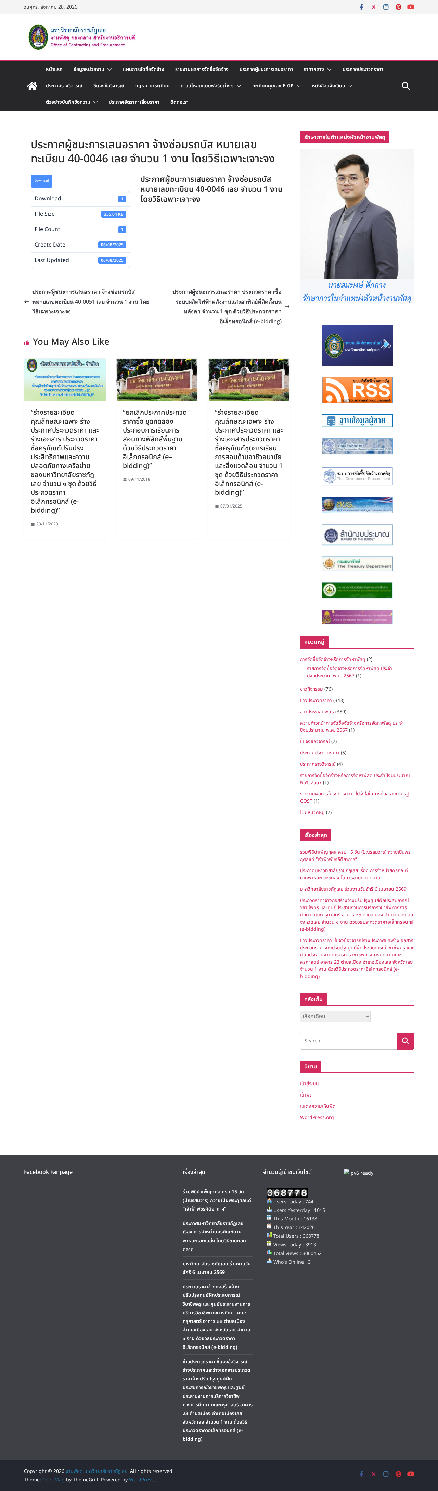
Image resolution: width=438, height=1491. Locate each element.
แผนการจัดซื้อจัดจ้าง (143, 69)
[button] (108, 69)
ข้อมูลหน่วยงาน (89, 69)
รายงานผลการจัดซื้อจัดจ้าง (202, 69)
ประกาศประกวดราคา (363, 69)
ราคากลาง (314, 69)
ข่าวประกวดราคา (316, 700)
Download (42, 181)
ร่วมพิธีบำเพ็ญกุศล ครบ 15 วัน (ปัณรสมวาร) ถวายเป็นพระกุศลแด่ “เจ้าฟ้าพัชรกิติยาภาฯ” (356, 856)
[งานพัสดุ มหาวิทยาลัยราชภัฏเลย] (32, 86)
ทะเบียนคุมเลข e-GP (273, 85)
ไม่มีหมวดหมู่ (312, 812)
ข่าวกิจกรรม (311, 689)
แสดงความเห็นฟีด (318, 1106)
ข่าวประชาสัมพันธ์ (317, 711)
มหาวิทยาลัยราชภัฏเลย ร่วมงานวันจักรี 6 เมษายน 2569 (353, 889)
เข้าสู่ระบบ (309, 1083)
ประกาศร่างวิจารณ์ (64, 85)
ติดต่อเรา (179, 102)
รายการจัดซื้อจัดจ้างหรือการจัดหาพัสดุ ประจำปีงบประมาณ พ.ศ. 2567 (349, 672)
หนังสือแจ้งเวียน (328, 85)
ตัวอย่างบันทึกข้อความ (68, 102)
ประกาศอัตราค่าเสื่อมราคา (134, 102)
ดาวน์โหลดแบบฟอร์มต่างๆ (207, 85)
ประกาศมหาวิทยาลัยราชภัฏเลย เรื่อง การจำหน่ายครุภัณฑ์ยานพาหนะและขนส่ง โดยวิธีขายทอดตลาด (354, 874)
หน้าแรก (54, 69)
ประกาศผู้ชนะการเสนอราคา (266, 69)
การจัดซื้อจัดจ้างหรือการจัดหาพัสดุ (332, 659)
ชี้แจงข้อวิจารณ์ (108, 85)
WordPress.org (317, 1117)
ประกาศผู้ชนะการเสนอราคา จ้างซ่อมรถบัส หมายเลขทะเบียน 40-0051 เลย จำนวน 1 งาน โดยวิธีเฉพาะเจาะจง (90, 301)
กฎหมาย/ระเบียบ (152, 85)
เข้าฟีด (306, 1095)
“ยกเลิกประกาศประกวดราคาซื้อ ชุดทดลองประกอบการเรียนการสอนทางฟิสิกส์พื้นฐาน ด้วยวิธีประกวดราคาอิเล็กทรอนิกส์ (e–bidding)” (155, 439)
